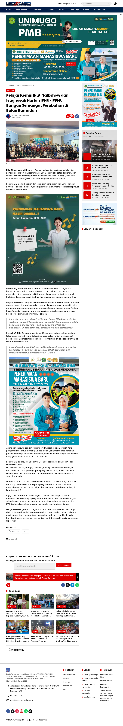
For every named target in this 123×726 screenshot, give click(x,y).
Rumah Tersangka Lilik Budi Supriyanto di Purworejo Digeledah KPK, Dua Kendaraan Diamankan (103, 166)
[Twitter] (68, 585)
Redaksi (14, 115)
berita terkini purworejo (88, 685)
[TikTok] (30, 711)
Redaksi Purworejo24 (105, 685)
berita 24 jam (89, 697)
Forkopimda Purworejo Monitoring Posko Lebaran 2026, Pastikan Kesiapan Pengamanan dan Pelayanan (17, 638)
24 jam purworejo (86, 691)
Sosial (65, 689)
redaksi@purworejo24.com (21, 700)
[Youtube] (21, 711)
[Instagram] (17, 711)
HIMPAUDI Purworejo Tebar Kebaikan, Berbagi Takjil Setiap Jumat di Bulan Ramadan (42, 613)
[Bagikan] (77, 116)
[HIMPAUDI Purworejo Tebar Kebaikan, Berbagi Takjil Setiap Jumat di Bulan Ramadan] (42, 601)
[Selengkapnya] (33, 670)
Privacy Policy (106, 681)
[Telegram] (72, 585)
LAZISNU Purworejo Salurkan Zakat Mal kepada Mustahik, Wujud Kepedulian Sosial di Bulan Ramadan (17, 613)
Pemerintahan (69, 674)
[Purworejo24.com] (18, 3)
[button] (109, 4)
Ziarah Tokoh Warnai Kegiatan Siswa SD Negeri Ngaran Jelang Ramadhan (107, 695)
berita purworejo (91, 674)
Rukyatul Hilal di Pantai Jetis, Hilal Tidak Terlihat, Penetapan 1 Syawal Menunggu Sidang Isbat (67, 613)
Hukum (66, 678)
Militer (35, 632)
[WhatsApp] (77, 585)
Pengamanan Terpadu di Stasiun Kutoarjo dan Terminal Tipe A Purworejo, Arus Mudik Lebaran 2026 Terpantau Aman (42, 638)
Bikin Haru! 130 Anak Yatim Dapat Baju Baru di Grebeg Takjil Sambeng (67, 638)
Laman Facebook (93, 228)
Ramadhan (11, 91)
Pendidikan (67, 685)
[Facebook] (63, 585)
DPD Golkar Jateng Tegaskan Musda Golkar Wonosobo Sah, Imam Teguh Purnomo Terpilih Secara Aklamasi (103, 185)
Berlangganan (64, 565)
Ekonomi (66, 682)
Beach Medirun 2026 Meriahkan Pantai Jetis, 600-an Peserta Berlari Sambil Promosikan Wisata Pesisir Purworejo (103, 175)
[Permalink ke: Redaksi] (9, 116)
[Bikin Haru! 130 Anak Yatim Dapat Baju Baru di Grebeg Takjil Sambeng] (67, 627)
